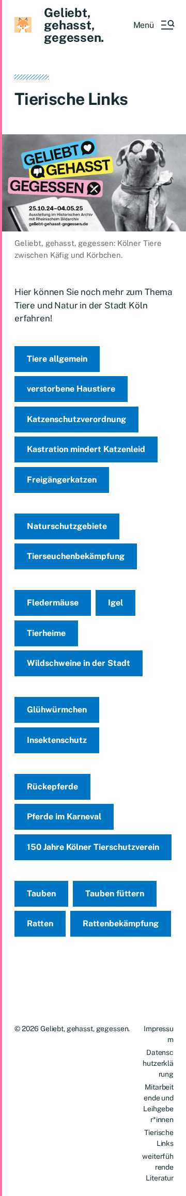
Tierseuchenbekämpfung (76, 556)
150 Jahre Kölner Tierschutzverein (93, 847)
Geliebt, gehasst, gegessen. (74, 24)
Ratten (40, 923)
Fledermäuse (53, 603)
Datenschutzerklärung (158, 1063)
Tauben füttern (114, 893)
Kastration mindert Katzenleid (86, 449)
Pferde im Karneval (64, 816)
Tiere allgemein (57, 359)
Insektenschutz (57, 740)
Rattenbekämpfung (121, 923)
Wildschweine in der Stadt (78, 663)
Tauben (41, 893)
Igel (115, 603)
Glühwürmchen (57, 710)
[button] (153, 24)
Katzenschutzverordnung (76, 419)
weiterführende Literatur (158, 1167)
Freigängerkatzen (62, 480)
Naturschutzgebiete (67, 526)
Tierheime (46, 633)
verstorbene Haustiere (71, 389)
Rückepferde (52, 786)
